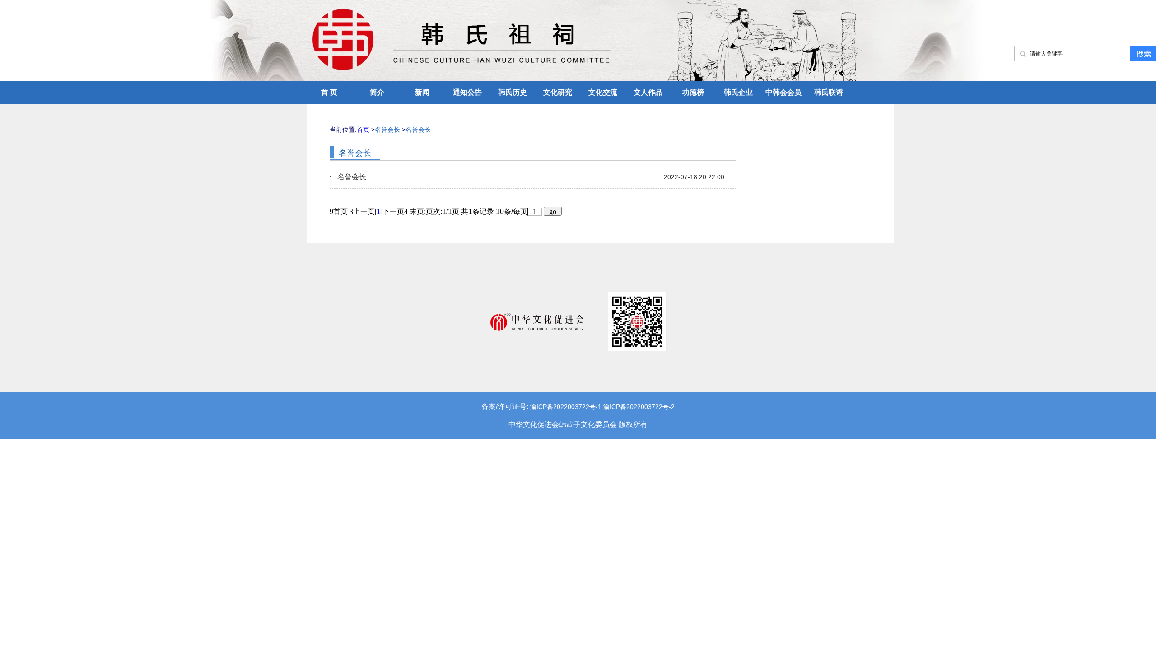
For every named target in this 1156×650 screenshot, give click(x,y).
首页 (363, 129)
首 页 (329, 92)
